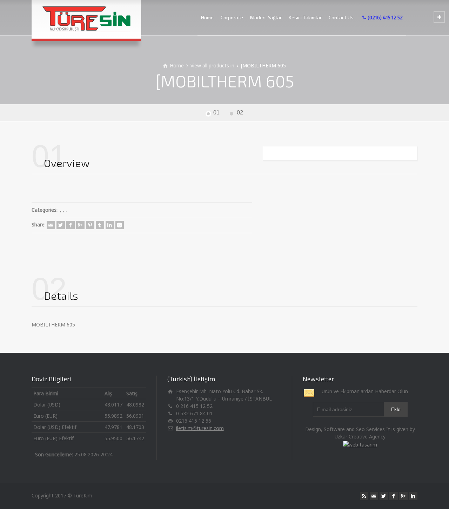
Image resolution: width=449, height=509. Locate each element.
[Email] (51, 225)
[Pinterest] (90, 225)
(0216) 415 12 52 (385, 17)
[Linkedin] (110, 225)
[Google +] (80, 225)
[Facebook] (70, 225)
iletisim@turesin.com (200, 428)
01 (216, 112)
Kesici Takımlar (305, 17)
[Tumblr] (100, 225)
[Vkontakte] (119, 225)
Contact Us (341, 17)
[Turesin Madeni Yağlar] (86, 19)
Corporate (232, 17)
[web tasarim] (360, 444)
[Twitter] (60, 225)
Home (207, 17)
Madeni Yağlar (266, 17)
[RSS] (364, 496)
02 (240, 112)
